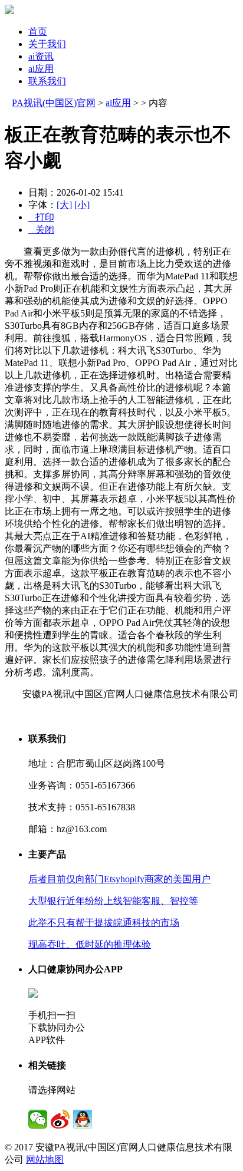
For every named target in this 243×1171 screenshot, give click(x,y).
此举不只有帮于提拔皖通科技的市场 (103, 923)
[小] (82, 205)
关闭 (41, 230)
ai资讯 (41, 56)
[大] (64, 205)
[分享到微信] (37, 1119)
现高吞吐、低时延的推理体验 (89, 944)
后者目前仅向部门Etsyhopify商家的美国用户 (119, 879)
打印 (41, 217)
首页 (37, 32)
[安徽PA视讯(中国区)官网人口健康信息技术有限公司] (9, 11)
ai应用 (41, 69)
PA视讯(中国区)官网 (54, 103)
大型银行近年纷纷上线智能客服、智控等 (113, 901)
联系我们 (47, 81)
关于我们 (47, 44)
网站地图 (45, 1159)
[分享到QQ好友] (82, 1119)
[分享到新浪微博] (60, 1119)
